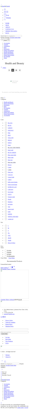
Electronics (7, 105)
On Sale (9, 250)
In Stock (9, 254)
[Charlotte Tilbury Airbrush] (14, 283)
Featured (9, 252)
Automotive (7, 111)
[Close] (4, 98)
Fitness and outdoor (9, 112)
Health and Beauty (8, 102)
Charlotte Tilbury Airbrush (7, 299)
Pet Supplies (7, 108)
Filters (4, 67)
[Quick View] (14, 267)
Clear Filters (11, 258)
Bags (5, 106)
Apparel (6, 109)
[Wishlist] (11, 267)
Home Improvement (9, 114)
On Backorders (11, 256)
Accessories (7, 115)
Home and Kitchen (9, 103)
